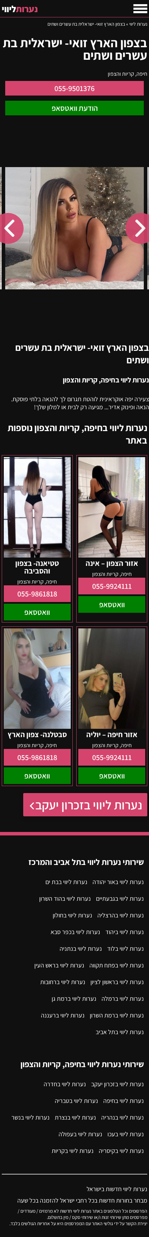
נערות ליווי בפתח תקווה (116, 965)
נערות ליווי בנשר (30, 1117)
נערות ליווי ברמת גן (74, 999)
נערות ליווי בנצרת (75, 1117)
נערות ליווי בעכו (125, 1134)
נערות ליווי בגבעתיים (120, 898)
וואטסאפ (112, 604)
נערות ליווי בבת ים (66, 882)
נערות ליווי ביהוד (124, 932)
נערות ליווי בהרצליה (120, 915)
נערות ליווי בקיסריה (121, 1151)
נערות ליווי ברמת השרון (117, 1015)
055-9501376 (74, 88)
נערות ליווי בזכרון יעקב (88, 805)
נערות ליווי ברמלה (123, 999)
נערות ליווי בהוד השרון (65, 898)
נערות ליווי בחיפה (123, 1101)
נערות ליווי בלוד (125, 949)
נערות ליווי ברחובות (62, 982)
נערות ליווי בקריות (73, 1151)
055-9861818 (37, 594)
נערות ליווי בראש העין (59, 965)
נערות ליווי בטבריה (76, 1101)
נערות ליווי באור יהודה (118, 882)
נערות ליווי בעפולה (80, 1134)
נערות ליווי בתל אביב (120, 1032)
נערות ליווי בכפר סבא (75, 932)
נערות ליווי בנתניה (81, 949)
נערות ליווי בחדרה (65, 1084)
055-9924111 (112, 586)
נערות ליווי (138, 24)
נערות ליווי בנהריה (122, 1117)
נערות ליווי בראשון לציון (117, 982)
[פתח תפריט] (140, 8)
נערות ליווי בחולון (72, 915)
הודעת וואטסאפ (75, 108)
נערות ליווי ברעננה (63, 1015)
